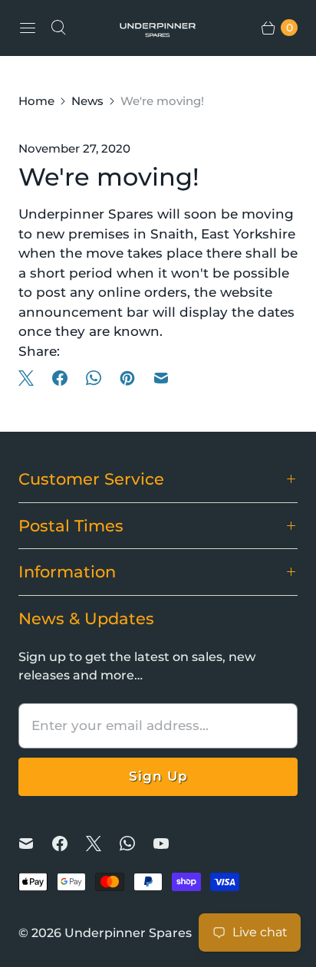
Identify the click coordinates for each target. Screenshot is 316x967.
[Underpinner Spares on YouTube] (170, 843)
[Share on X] (30, 378)
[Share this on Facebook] (60, 378)
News (87, 101)
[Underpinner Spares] (158, 28)
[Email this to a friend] (161, 378)
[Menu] (27, 27)
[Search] (58, 27)
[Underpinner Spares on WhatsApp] (136, 843)
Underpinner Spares (128, 933)
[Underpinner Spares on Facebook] (69, 843)
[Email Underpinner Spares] (35, 843)
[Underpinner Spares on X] (103, 843)
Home (36, 101)
